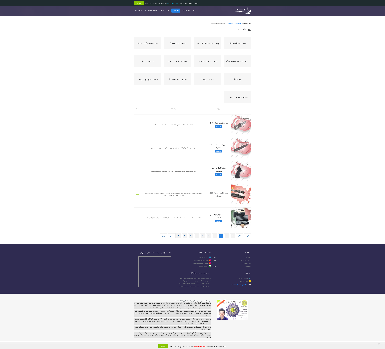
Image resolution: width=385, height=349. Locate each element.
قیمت (137, 108)
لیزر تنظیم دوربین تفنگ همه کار (218, 194)
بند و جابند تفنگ (147, 61)
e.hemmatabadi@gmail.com (240, 284)
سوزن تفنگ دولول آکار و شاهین (218, 146)
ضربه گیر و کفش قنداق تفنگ (237, 61)
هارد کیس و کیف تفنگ (237, 43)
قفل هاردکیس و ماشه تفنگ (207, 61)
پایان (163, 235)
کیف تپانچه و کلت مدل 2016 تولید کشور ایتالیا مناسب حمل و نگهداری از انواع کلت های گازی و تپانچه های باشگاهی (173, 217)
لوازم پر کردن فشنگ (177, 43)
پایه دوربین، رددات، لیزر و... (208, 43)
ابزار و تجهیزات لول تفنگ (177, 79)
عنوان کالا (218, 108)
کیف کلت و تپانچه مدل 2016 (218, 215)
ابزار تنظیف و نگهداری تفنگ (147, 43)
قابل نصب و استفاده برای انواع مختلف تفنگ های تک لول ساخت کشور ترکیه (173, 124)
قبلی (239, 235)
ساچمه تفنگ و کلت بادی (177, 61)
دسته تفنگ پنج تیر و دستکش (218, 169)
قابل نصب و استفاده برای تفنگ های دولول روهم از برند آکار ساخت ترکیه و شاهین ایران (174, 147)
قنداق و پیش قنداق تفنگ (238, 97)
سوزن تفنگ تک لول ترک (218, 123)
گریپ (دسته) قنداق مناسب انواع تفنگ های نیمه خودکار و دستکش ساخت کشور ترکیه (173, 171)
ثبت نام (163, 346)
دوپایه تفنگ (237, 79)
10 (178, 235)
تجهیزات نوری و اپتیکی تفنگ (147, 79)
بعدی (171, 235)
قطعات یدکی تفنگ (207, 79)
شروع (247, 235)
